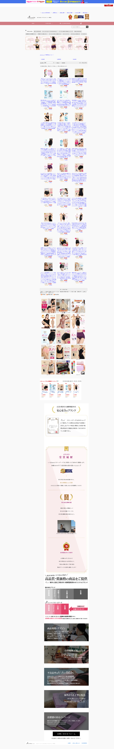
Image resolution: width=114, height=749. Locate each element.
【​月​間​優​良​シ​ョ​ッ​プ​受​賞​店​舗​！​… (52, 392)
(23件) (50, 86)
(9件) (81, 85)
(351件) (50, 159)
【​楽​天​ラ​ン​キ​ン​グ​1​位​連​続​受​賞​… (45, 392)
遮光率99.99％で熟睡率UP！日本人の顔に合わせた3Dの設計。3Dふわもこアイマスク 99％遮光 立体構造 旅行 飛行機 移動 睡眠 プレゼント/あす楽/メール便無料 (79, 81)
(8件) (66, 108)
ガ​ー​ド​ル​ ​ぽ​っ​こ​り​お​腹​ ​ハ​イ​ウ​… (76, 392)
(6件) (81, 258)
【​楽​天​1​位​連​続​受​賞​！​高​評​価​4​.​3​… (60, 392)
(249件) (81, 157)
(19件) (66, 181)
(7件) (50, 130)
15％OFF (43, 59)
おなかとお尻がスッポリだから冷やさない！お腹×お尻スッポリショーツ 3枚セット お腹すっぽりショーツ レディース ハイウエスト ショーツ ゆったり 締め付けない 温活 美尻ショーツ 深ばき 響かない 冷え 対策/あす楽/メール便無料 (64, 276)
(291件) (50, 109)
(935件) (66, 234)
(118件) (50, 285)
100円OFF (59, 59)
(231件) (81, 135)
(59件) (50, 258)
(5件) (66, 207)
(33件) (81, 109)
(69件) (50, 182)
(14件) (81, 232)
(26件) (81, 209)
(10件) (50, 206)
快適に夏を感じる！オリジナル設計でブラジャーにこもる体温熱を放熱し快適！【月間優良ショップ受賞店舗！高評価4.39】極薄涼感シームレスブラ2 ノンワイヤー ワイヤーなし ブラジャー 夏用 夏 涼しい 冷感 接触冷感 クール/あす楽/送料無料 (48, 103)
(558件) (81, 184)
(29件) (66, 133)
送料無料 (63, 62)
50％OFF (74, 59)
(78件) (50, 231)
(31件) (66, 281)
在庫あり (58, 62)
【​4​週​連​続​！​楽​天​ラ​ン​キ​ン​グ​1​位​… (68, 392)
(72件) (66, 86)
